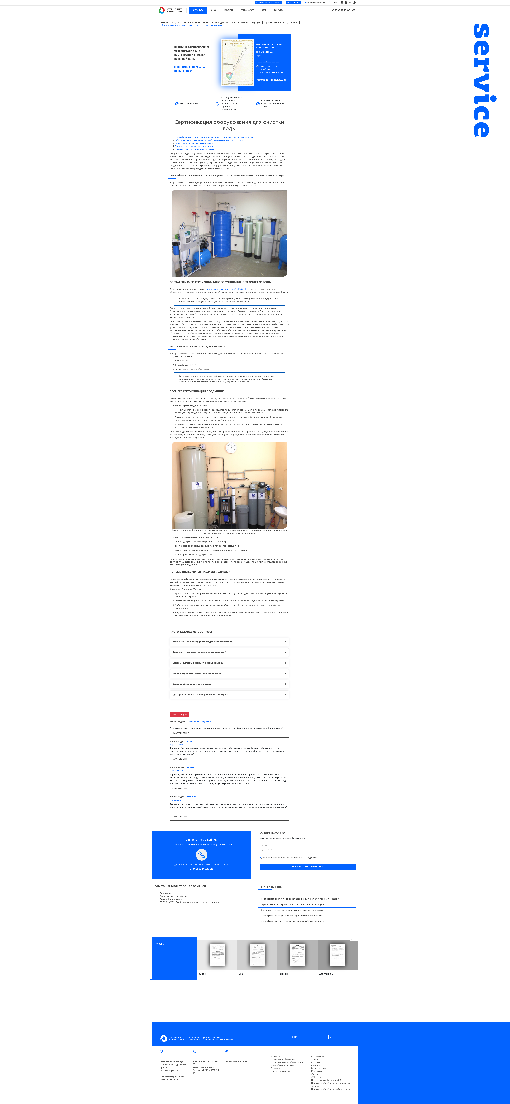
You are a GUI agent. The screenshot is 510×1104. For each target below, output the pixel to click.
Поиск (334, 3)
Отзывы (315, 1062)
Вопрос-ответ (247, 10)
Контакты (279, 10)
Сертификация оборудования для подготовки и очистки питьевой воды (214, 137)
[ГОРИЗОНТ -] (297, 955)
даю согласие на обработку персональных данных (271, 69)
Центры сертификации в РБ (326, 1080)
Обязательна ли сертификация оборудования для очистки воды (210, 140)
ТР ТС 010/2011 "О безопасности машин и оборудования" (191, 902)
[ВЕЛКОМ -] (217, 955)
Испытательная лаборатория (287, 1062)
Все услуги (198, 10)
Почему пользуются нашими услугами (195, 149)
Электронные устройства (173, 896)
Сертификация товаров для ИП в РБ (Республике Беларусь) (292, 921)
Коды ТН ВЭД (293, 3)
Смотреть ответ (180, 733)
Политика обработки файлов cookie (330, 1089)
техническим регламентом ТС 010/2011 (225, 289)
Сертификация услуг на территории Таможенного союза (291, 916)
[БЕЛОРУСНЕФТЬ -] (338, 955)
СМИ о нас (316, 1077)
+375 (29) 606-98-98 (202, 869)
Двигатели (165, 893)
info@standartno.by (316, 3)
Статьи (315, 1074)
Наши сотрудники (280, 1071)
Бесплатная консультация (268, 3)
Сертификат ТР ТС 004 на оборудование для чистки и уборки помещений (300, 899)
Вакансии (276, 1068)
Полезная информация (283, 1059)
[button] (352, 939)
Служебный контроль (282, 1065)
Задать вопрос (179, 715)
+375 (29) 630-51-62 (344, 10)
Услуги (314, 1059)
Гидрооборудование (171, 899)
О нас (213, 10)
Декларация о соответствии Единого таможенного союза (292, 910)
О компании (317, 1056)
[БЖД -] (257, 955)
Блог (264, 10)
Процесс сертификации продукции (194, 146)
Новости (275, 1056)
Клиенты (228, 10)
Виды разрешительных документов (194, 143)
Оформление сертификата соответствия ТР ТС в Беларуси (292, 905)
